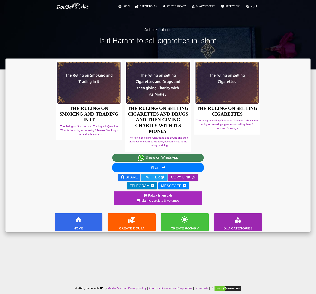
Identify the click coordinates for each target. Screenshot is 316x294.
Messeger (172, 186)
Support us (185, 288)
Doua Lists (201, 288)
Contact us (169, 288)
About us (154, 288)
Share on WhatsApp (161, 157)
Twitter (152, 177)
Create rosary (174, 6)
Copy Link (181, 177)
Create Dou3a (146, 6)
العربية (251, 6)
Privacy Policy (137, 288)
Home (78, 223)
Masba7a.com (117, 288)
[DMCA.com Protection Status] (227, 288)
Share (156, 168)
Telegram (140, 186)
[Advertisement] (158, 257)
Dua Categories (203, 6)
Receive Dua (230, 6)
